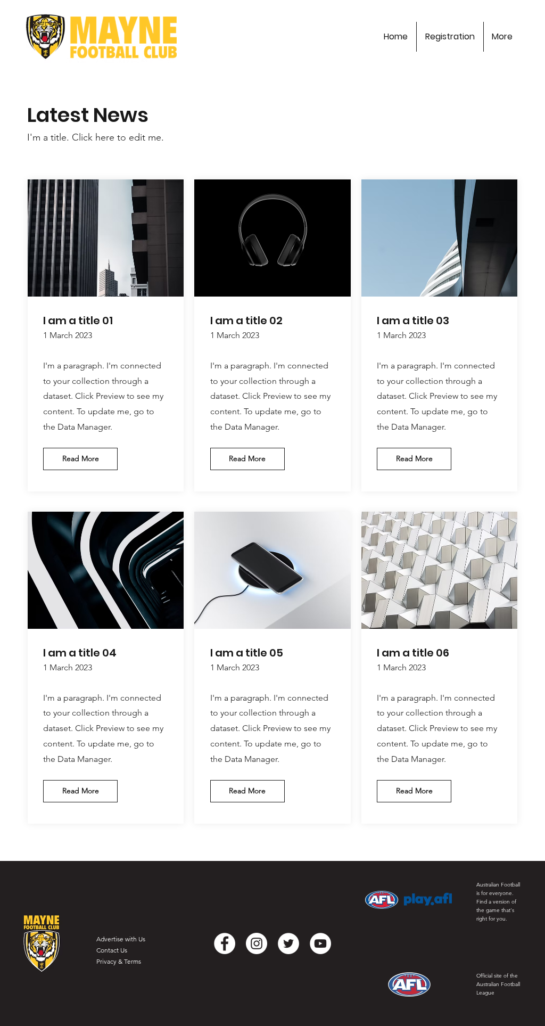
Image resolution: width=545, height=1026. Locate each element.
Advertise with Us (120, 939)
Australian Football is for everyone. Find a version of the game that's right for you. (498, 901)
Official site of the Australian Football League (498, 984)
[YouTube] (320, 943)
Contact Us (111, 950)
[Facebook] (224, 943)
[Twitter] (288, 943)
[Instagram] (256, 943)
